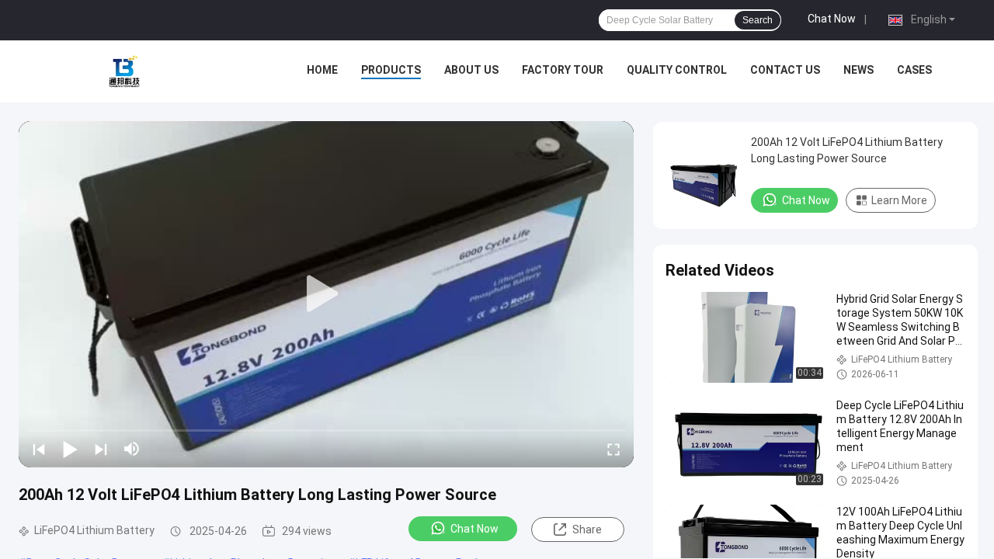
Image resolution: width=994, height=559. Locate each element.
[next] (100, 448)
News (858, 70)
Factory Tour (562, 70)
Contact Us (785, 70)
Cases (914, 70)
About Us (471, 70)
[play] (326, 294)
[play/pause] (69, 448)
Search (757, 20)
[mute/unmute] (132, 448)
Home (322, 70)
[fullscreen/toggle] (613, 448)
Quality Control (677, 70)
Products (391, 70)
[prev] (38, 448)
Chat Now (832, 18)
